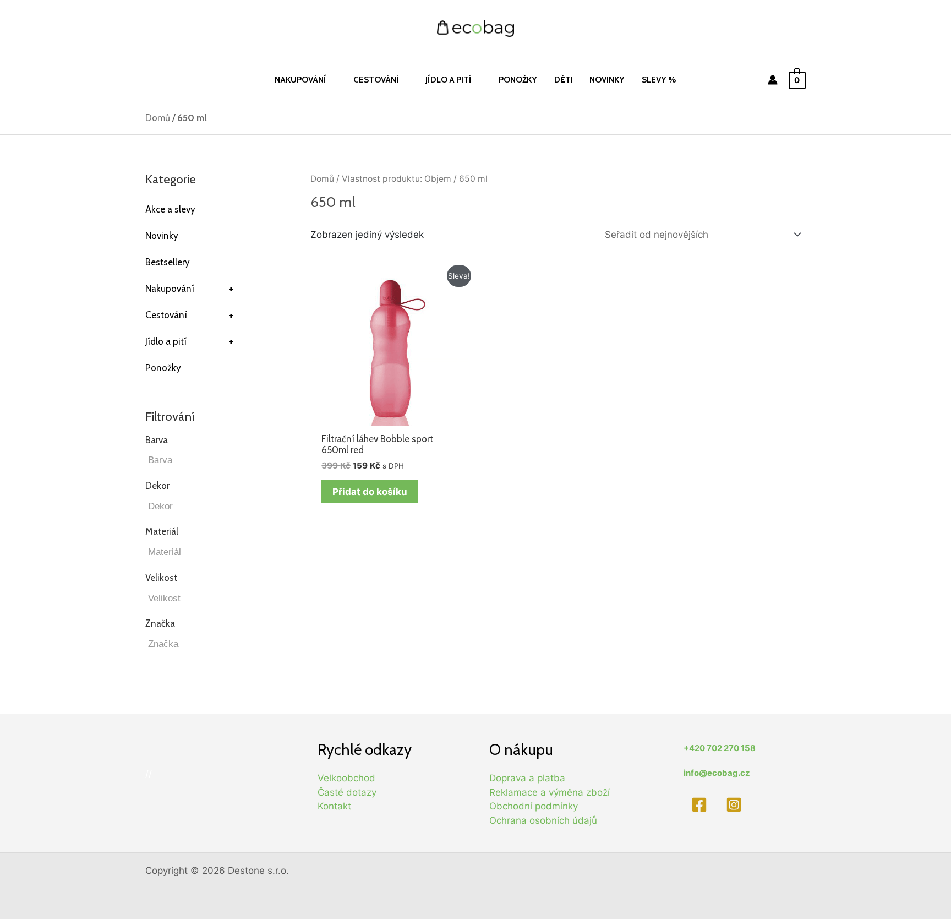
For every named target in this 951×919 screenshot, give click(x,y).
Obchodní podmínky (533, 806)
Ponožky (163, 367)
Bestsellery (167, 262)
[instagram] (736, 805)
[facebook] (700, 805)
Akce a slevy (170, 209)
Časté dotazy (347, 792)
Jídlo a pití (189, 341)
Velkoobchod (346, 778)
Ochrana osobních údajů (543, 820)
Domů (157, 117)
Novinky (161, 235)
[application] (331, 79)
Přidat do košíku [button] (369, 491)
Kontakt (334, 806)
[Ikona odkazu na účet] (773, 80)
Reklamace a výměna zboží (549, 792)
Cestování (189, 315)
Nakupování (189, 288)
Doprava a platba (527, 778)
